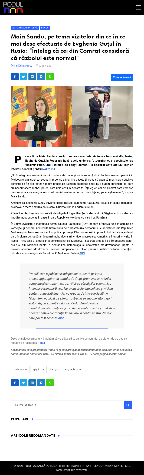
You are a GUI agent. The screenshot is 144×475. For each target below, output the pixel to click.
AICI (61, 318)
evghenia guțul (73, 369)
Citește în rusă (122, 77)
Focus (45, 28)
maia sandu (20, 369)
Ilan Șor (54, 369)
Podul (41, 342)
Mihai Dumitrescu (21, 65)
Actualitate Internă (25, 28)
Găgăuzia (38, 369)
